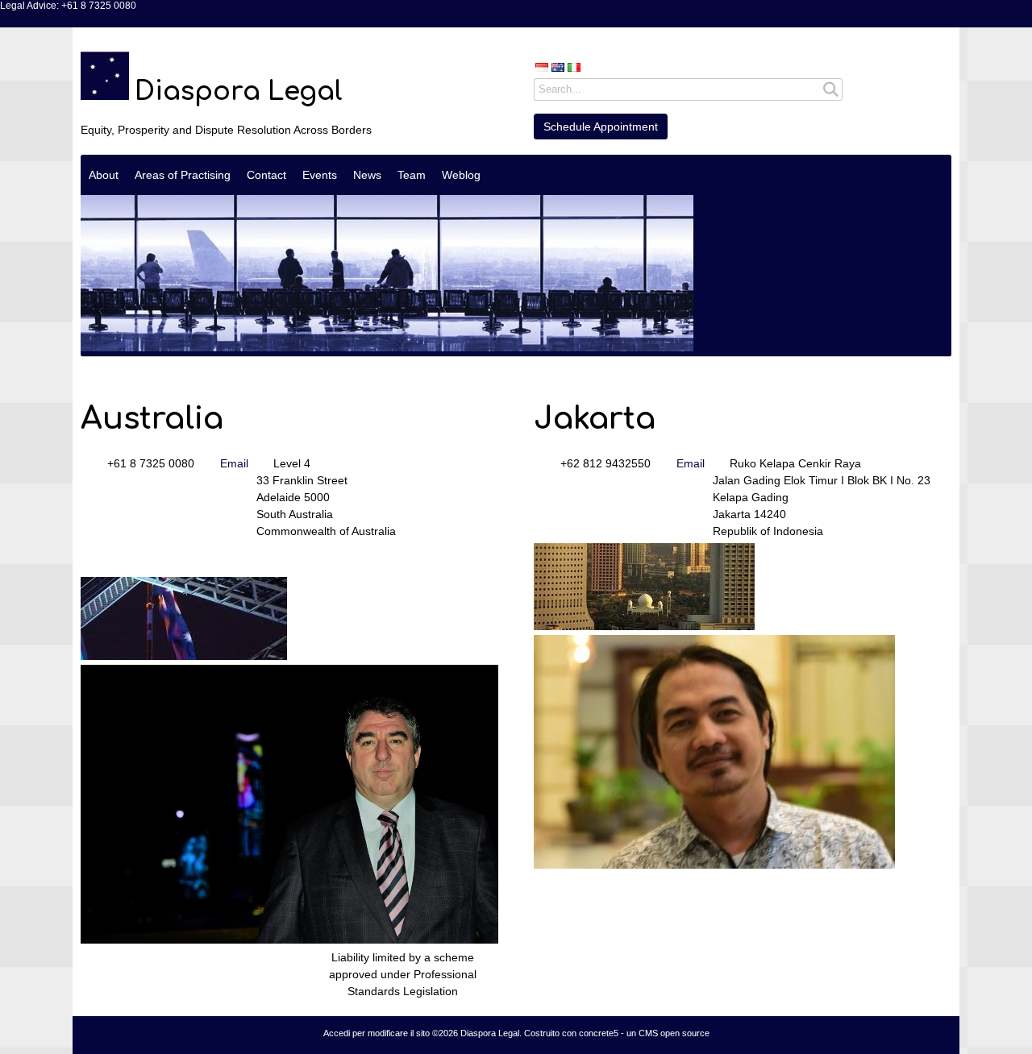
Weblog (461, 174)
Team (411, 174)
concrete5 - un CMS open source (644, 1033)
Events (319, 174)
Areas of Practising (183, 174)
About (104, 174)
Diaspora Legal (239, 91)
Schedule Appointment (600, 126)
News (367, 174)
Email (234, 463)
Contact (266, 174)
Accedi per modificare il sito (376, 1033)
